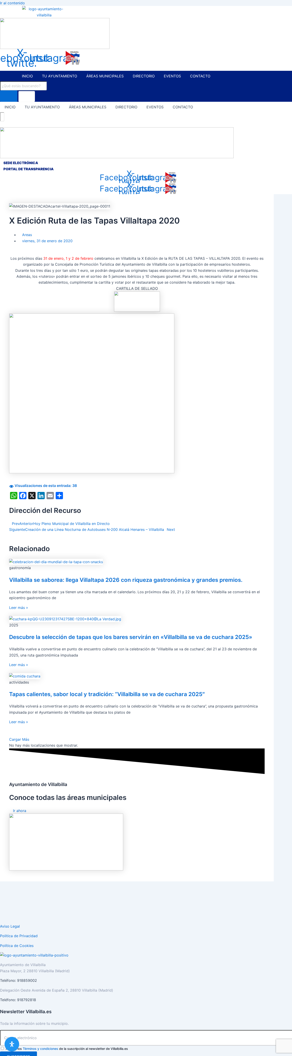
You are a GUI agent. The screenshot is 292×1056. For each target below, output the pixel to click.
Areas (27, 234)
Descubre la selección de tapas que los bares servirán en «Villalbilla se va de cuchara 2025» (130, 637)
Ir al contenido (12, 3)
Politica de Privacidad (19, 936)
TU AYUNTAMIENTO (59, 76)
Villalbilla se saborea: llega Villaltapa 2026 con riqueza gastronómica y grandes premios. (125, 580)
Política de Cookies (17, 945)
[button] (19, 739)
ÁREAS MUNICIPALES (105, 76)
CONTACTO (200, 76)
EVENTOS (172, 76)
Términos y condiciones (40, 1049)
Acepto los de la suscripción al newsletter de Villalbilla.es (67, 1049)
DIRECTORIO (144, 76)
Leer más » (18, 607)
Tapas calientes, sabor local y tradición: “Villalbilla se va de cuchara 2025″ (107, 694)
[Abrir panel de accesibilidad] (12, 1044)
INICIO (27, 76)
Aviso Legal (10, 926)
